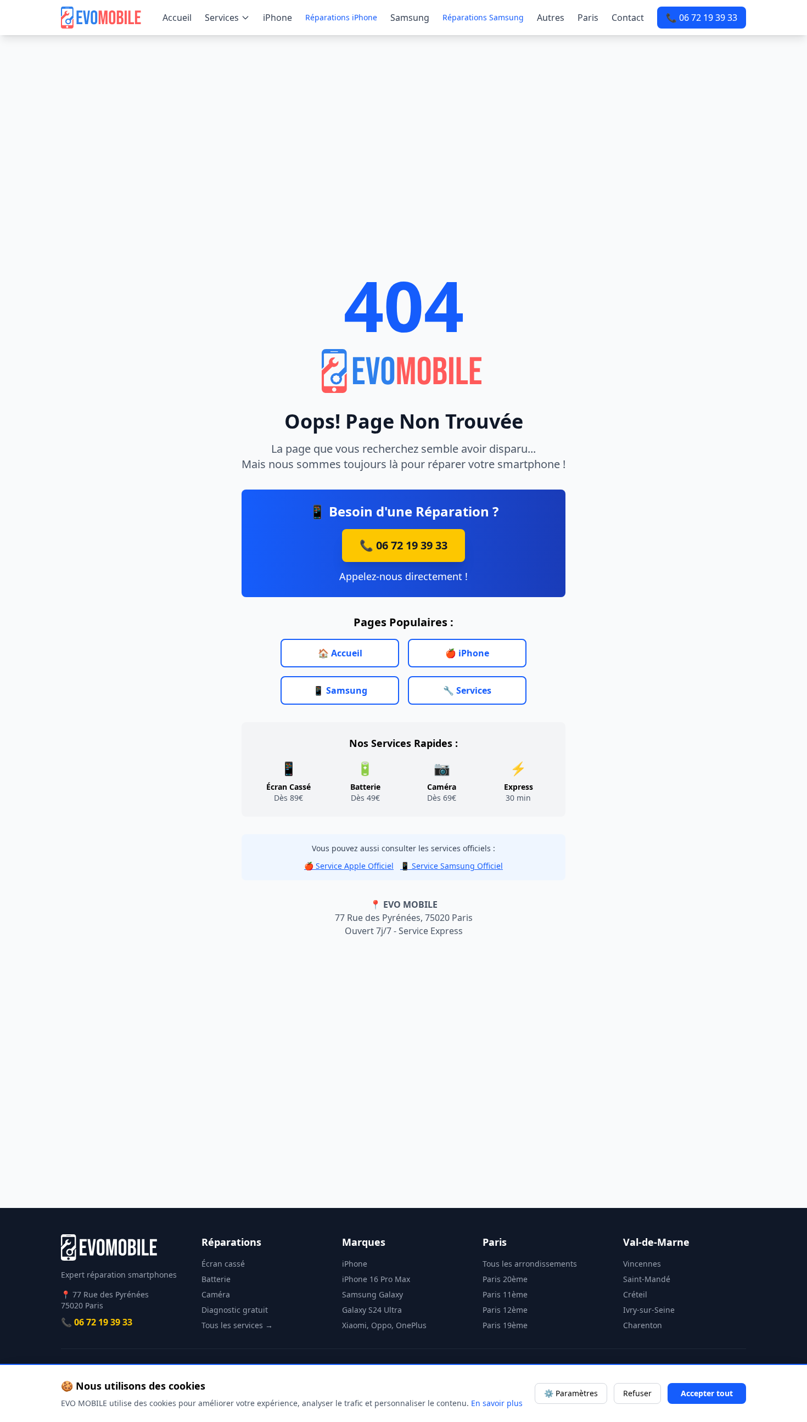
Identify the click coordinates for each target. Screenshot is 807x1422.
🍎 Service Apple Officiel (349, 866)
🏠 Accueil (340, 653)
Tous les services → (237, 1325)
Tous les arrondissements (530, 1263)
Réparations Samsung (483, 17)
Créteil (635, 1294)
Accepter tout (707, 1393)
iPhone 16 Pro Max (376, 1279)
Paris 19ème (505, 1325)
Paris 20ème (505, 1279)
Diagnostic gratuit (234, 1310)
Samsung (409, 18)
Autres (550, 18)
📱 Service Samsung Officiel (451, 866)
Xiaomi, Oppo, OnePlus (384, 1325)
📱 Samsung (340, 690)
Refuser (637, 1393)
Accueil (177, 18)
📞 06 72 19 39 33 (701, 18)
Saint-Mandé (646, 1279)
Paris (588, 18)
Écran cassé (223, 1263)
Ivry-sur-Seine (649, 1310)
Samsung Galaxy (372, 1294)
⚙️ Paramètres (571, 1393)
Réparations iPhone (341, 17)
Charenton (642, 1325)
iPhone (277, 18)
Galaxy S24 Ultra (372, 1310)
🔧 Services (467, 690)
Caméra (215, 1294)
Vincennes (642, 1263)
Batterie (216, 1279)
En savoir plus (497, 1403)
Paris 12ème (505, 1310)
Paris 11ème (505, 1294)
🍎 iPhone (467, 653)
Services (222, 18)
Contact (628, 18)
